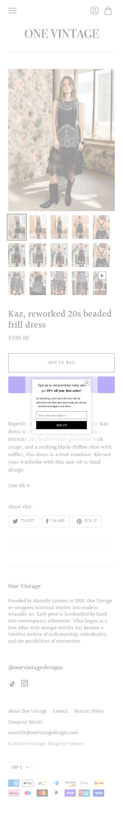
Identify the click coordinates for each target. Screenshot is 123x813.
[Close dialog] (87, 383)
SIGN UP (61, 425)
